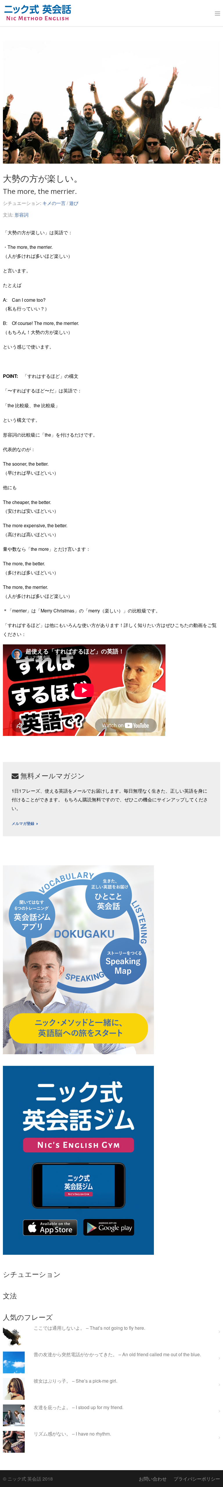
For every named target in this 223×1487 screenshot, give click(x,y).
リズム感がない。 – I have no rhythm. (72, 1434)
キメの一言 (54, 203)
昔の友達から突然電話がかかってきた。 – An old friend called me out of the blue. (117, 1355)
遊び (73, 203)
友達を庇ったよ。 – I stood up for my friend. (78, 1407)
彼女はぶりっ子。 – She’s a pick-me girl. (75, 1381)
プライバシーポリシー (197, 1478)
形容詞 (21, 214)
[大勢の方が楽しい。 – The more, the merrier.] (111, 102)
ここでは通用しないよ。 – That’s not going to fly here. (89, 1328)
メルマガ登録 (23, 824)
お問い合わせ (153, 1478)
